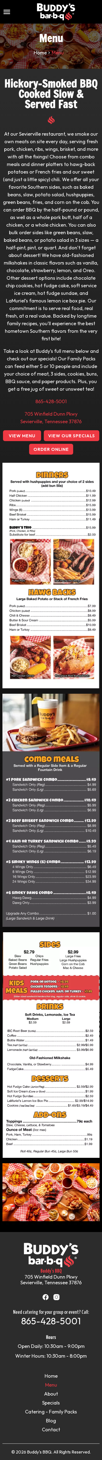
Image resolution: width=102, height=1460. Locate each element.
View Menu (22, 435)
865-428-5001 (51, 401)
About (51, 1394)
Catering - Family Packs (51, 1412)
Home (40, 53)
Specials (51, 1403)
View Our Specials (71, 435)
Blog (51, 1420)
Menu (51, 1385)
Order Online (51, 449)
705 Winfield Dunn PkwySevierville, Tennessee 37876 (51, 1280)
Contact (51, 1429)
